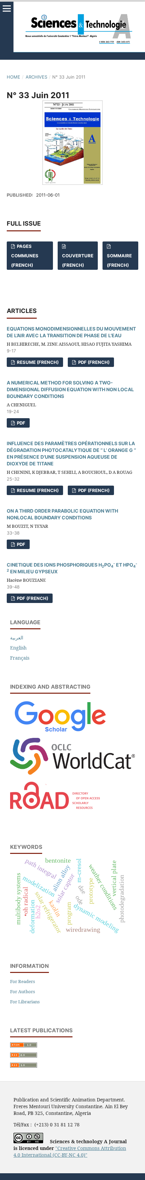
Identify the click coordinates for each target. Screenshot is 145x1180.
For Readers (22, 981)
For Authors (22, 991)
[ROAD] (55, 818)
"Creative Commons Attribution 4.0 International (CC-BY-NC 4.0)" (69, 1151)
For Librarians (25, 1002)
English (18, 647)
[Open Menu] (6, 8)
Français (19, 658)
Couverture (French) (77, 260)
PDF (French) (93, 362)
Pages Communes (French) (24, 255)
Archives (36, 77)
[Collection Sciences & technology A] (72, 773)
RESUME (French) (37, 362)
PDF (20, 423)
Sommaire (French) (119, 260)
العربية (16, 637)
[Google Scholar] (60, 733)
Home (13, 77)
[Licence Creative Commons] (28, 1141)
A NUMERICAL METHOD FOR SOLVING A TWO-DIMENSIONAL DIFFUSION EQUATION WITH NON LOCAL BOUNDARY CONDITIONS (70, 389)
